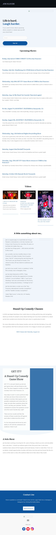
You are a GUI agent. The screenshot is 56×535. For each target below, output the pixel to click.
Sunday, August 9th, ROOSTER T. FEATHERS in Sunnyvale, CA (23, 120)
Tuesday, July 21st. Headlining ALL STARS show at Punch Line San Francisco (28, 70)
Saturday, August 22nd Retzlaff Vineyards (16, 149)
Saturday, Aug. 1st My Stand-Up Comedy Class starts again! (22, 95)
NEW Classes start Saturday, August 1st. (28, 332)
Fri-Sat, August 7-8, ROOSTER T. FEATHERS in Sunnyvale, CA (22, 108)
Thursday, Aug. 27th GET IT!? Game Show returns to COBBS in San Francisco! (24, 161)
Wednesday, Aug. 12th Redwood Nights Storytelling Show (21, 133)
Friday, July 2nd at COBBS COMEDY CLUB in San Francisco (21, 59)
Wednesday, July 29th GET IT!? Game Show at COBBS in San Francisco (25, 81)
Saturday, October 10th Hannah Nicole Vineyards (18, 174)
